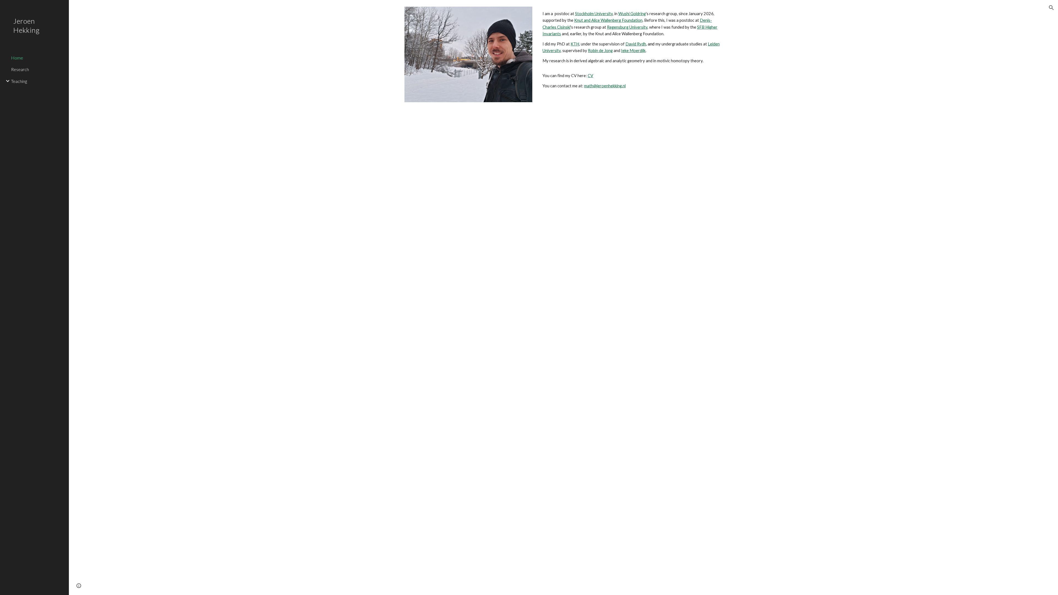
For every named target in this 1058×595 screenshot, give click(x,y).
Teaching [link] (19, 81)
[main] (631, 50)
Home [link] (17, 57)
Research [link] (20, 69)
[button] (1051, 7)
